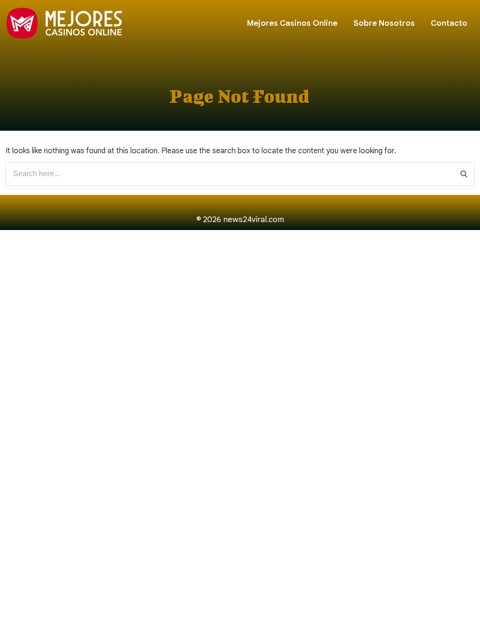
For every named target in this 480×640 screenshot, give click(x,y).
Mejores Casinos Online (292, 23)
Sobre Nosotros (384, 23)
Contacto (449, 23)
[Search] (463, 174)
